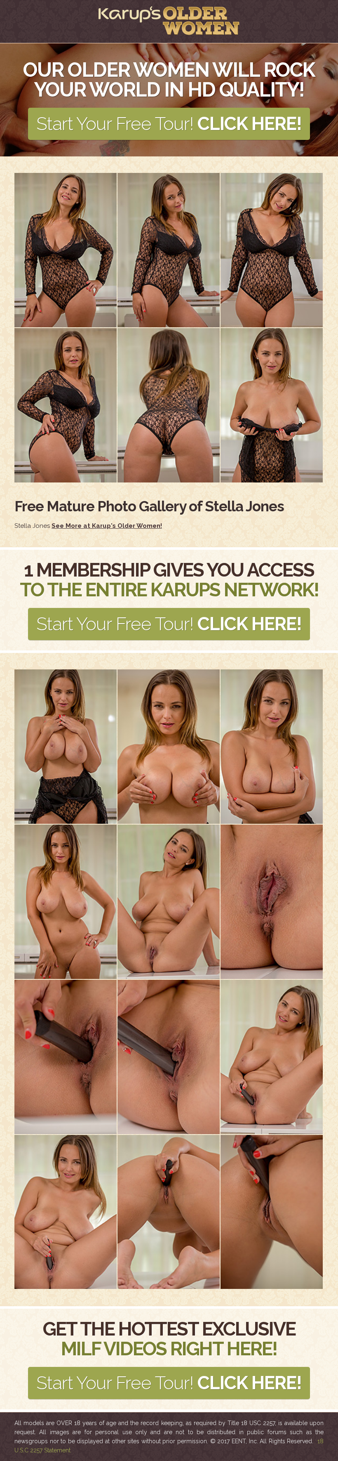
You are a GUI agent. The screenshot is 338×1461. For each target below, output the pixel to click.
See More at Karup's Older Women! (107, 526)
